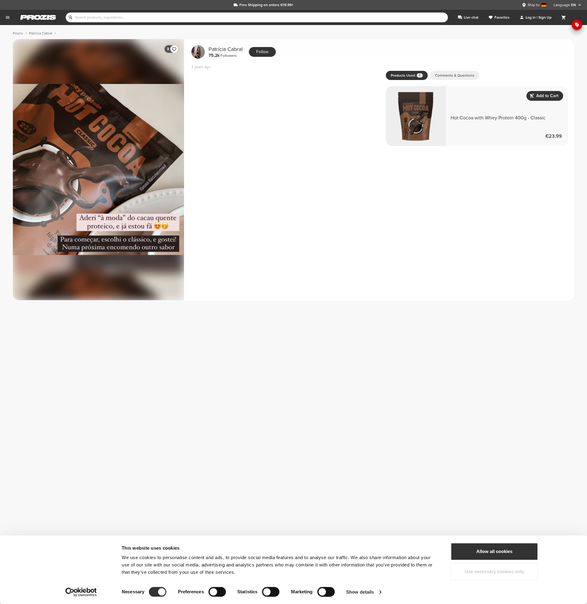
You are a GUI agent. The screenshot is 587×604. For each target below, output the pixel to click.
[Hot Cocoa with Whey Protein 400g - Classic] (477, 116)
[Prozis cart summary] (563, 17)
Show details (360, 592)
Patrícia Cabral (226, 52)
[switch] (217, 592)
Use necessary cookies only (494, 571)
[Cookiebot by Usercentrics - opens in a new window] (81, 592)
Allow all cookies (494, 551)
